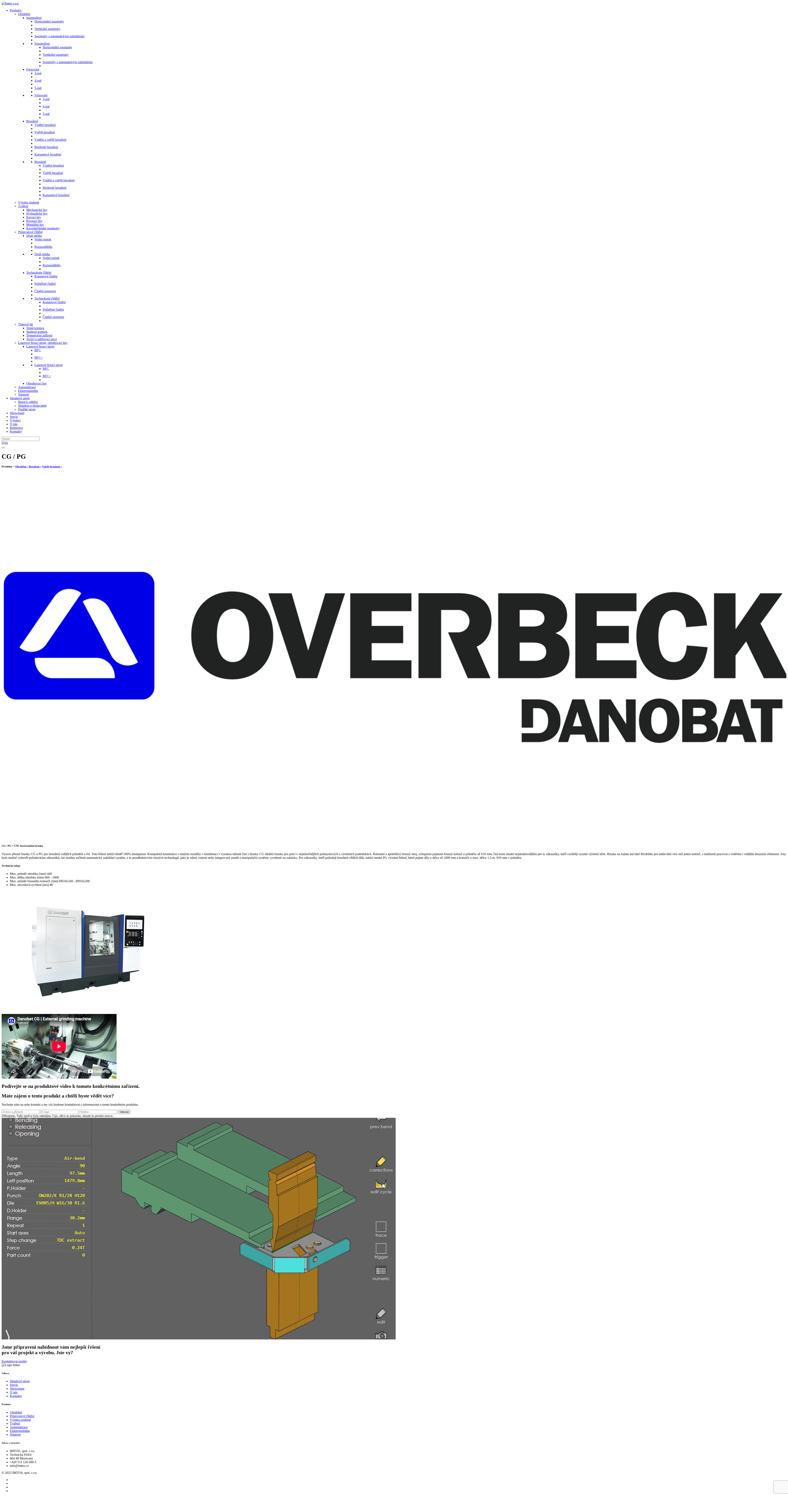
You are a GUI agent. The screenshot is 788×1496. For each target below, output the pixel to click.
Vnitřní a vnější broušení (50, 139)
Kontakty (16, 431)
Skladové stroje (20, 398)
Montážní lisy (35, 224)
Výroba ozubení (28, 202)
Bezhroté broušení (46, 147)
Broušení (32, 121)
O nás (13, 424)
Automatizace (27, 387)
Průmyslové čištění (30, 232)
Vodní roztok (42, 239)
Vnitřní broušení (45, 125)
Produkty (16, 10)
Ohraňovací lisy (36, 383)
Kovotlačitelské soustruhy (43, 228)
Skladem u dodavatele (32, 405)
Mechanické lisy (36, 210)
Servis (14, 416)
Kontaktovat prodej (14, 1361)
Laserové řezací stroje (40, 346)
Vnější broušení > (52, 466)
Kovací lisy (33, 217)
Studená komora (36, 331)
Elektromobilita (28, 391)
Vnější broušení (44, 132)
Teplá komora (35, 328)
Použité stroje (27, 409)
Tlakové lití (25, 324)
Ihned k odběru (28, 402)
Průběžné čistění (45, 283)
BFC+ (38, 357)
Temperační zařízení (39, 335)
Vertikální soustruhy (47, 29)
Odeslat (124, 1111)
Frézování (32, 69)
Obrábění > (21, 466)
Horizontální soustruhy (49, 21)
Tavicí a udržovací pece (41, 339)
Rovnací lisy (34, 221)
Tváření (23, 206)
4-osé (37, 80)
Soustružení (33, 17)
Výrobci (15, 420)
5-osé (37, 88)
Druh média (34, 235)
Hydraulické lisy (37, 213)
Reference (16, 428)
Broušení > (35, 466)
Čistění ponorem (45, 291)
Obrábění (24, 14)
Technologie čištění (38, 272)
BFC (37, 350)
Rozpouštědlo (43, 247)
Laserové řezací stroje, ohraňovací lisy (43, 343)
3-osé (37, 73)
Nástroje (23, 394)
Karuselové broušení (47, 154)
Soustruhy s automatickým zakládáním (59, 36)
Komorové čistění (45, 276)
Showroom (17, 413)
